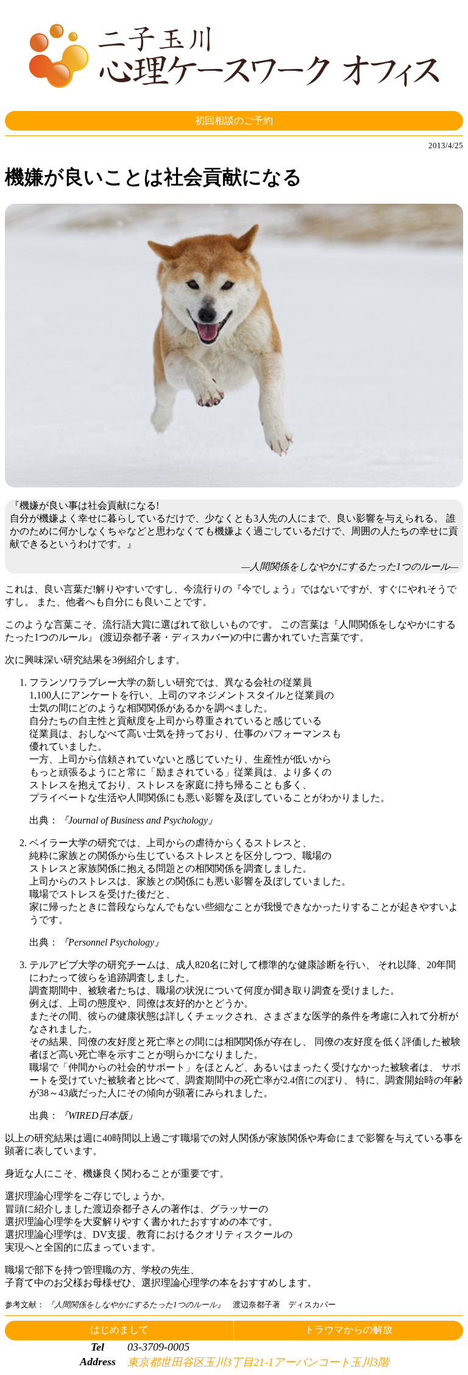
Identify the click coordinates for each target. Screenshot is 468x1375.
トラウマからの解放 (348, 1329)
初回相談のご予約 (234, 120)
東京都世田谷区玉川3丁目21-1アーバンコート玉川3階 (258, 1362)
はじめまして (119, 1329)
